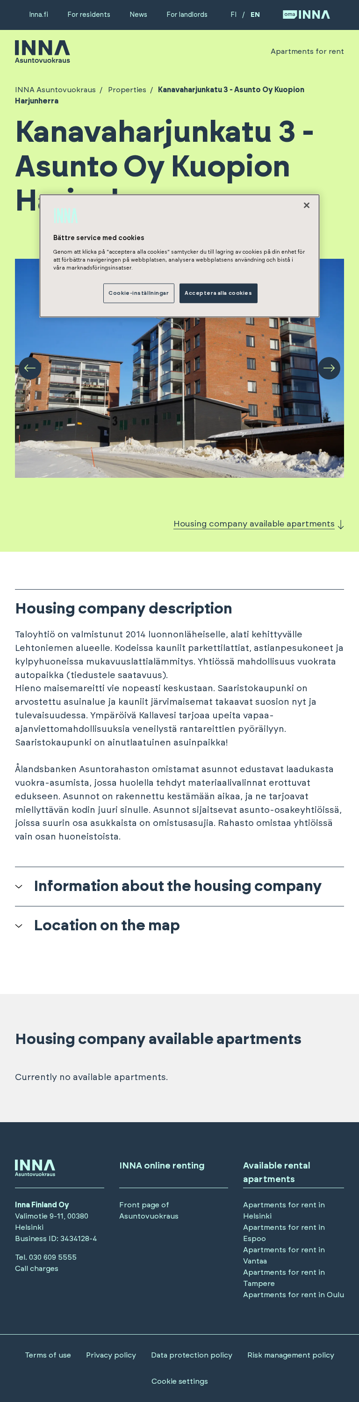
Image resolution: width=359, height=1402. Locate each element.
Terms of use (48, 1355)
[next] (329, 368)
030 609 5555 (53, 1257)
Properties (127, 90)
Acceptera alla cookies (218, 293)
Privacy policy (111, 1355)
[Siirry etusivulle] (42, 58)
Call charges (36, 1268)
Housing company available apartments (254, 524)
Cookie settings (179, 1381)
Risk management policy (290, 1355)
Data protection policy (191, 1355)
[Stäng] (306, 205)
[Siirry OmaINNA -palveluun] (306, 15)
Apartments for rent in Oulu (293, 1295)
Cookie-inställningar (138, 293)
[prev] (30, 368)
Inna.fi (38, 14)
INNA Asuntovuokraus (55, 90)
